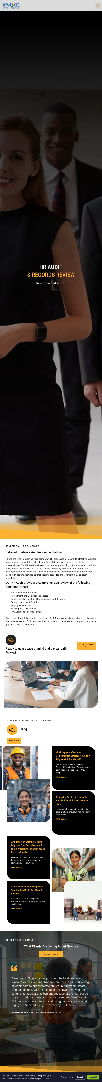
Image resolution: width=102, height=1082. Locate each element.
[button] (98, 6)
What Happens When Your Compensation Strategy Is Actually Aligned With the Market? (73, 756)
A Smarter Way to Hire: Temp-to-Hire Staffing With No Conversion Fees (72, 800)
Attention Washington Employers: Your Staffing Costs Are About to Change (27, 890)
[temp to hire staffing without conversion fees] (28, 800)
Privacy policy (67, 1077)
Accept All (93, 1077)
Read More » (61, 777)
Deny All (80, 1077)
